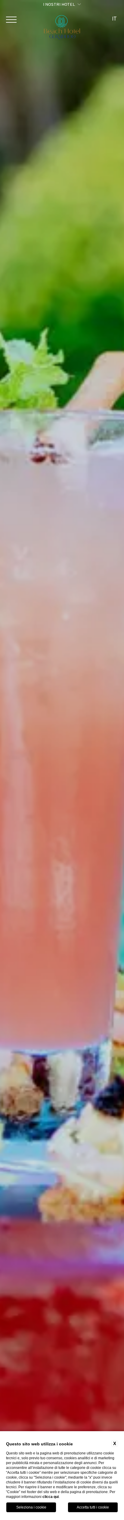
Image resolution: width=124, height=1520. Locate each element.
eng (114, 32)
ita (114, 40)
